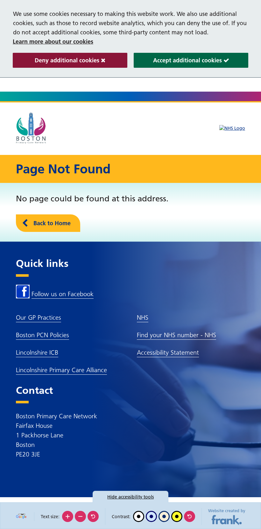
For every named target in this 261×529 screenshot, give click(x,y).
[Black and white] (138, 516)
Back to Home (52, 223)
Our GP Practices (38, 317)
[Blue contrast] (151, 516)
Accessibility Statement (168, 352)
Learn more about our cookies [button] (53, 41)
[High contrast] (176, 516)
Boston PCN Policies (42, 335)
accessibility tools (130, 497)
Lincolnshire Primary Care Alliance (61, 370)
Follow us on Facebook (63, 294)
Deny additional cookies (57, 62)
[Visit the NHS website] (232, 128)
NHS (142, 317)
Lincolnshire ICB (37, 352)
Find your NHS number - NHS (176, 335)
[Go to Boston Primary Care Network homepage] (31, 128)
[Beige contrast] (164, 516)
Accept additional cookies (178, 62)
